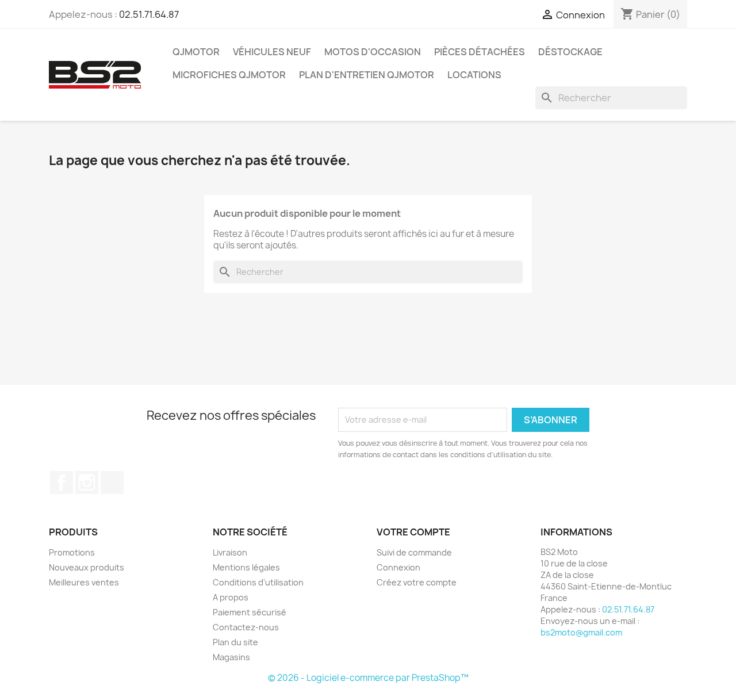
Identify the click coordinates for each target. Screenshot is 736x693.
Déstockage (570, 51)
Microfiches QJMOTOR (229, 74)
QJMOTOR (196, 51)
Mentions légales (246, 567)
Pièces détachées (479, 51)
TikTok (112, 482)
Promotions (72, 552)
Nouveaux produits (86, 567)
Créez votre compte (417, 582)
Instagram (86, 482)
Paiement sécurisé (249, 612)
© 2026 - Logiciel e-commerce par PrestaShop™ (368, 678)
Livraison (230, 552)
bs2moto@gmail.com (581, 632)
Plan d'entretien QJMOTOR (366, 74)
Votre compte (413, 532)
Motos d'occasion (372, 51)
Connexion (398, 567)
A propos (230, 597)
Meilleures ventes (84, 582)
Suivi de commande (414, 552)
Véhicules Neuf (272, 51)
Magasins (231, 657)
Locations (474, 74)
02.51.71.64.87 (149, 14)
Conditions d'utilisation (258, 582)
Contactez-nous (246, 627)
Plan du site (235, 642)
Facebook (61, 482)
